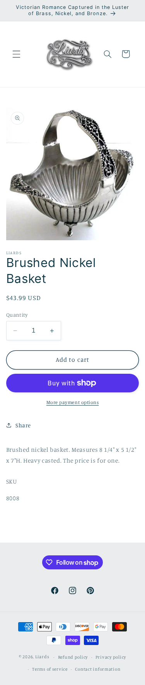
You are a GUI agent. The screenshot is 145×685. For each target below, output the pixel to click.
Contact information (97, 669)
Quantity (16, 315)
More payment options (72, 402)
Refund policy (73, 657)
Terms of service (50, 669)
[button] (16, 54)
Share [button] (23, 425)
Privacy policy (111, 657)
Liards (42, 657)
